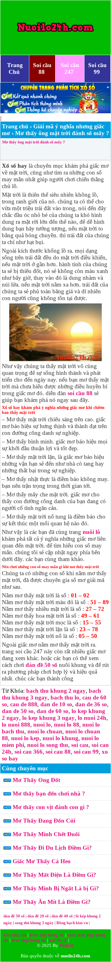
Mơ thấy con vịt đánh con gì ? (51, 807)
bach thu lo (65, 697)
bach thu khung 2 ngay (56, 690)
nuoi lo (42, 724)
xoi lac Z (58, 940)
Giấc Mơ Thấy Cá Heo (42, 861)
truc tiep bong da (29, 940)
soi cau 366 (28, 751)
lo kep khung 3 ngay (48, 718)
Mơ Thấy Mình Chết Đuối (46, 834)
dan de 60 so (52, 711)
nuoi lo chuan (44, 731)
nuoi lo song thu (47, 745)
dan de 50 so (18, 711)
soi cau (79, 745)
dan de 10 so (56, 704)
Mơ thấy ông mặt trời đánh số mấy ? (33, 142)
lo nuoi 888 (16, 724)
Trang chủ (15, 126)
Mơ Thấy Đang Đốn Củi (44, 820)
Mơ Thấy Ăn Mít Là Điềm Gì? (52, 902)
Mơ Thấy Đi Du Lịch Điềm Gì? (52, 847)
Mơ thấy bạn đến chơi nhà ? (49, 793)
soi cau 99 (86, 751)
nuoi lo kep (25, 738)
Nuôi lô (67, 945)
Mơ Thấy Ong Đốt (36, 780)
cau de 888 (23, 704)
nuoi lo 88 (66, 724)
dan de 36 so (91, 704)
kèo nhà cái (14, 934)
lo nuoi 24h (92, 718)
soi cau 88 (58, 751)
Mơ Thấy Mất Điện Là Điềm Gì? (54, 875)
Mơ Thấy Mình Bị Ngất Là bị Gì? (56, 888)
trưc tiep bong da (47, 934)
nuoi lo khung (60, 738)
